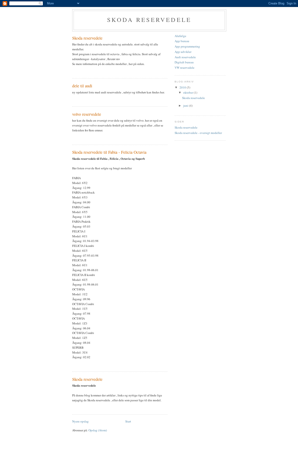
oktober (188, 92)
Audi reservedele (185, 57)
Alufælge (180, 36)
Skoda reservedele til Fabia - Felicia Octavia (109, 152)
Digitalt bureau (184, 62)
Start (128, 421)
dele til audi (82, 86)
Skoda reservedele (149, 20)
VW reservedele (184, 67)
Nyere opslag (80, 421)
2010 (183, 87)
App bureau (182, 41)
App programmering (187, 46)
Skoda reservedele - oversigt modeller (198, 133)
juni (186, 105)
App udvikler (183, 52)
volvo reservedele (86, 114)
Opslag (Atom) (97, 430)
